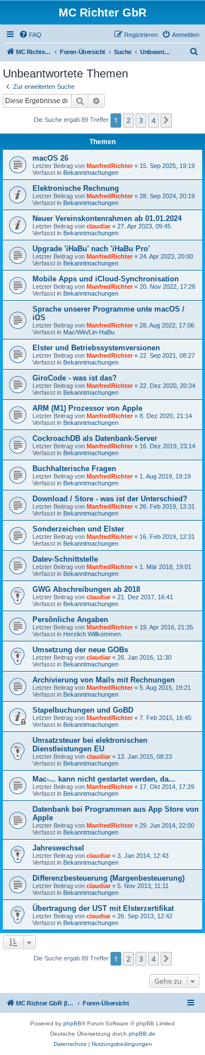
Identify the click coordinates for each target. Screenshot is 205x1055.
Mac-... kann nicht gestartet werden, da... (103, 779)
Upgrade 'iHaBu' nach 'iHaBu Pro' (91, 248)
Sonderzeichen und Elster (78, 529)
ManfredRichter (110, 165)
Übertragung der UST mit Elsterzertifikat (103, 908)
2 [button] (128, 120)
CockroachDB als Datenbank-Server (94, 438)
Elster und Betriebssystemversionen (96, 348)
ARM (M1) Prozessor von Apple (87, 408)
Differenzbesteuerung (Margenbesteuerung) (108, 878)
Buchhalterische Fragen (74, 468)
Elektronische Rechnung (75, 188)
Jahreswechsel (58, 848)
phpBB (72, 1023)
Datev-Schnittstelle (65, 559)
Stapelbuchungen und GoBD (82, 710)
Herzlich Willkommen (92, 634)
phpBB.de (142, 1034)
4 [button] (153, 120)
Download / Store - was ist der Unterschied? (109, 498)
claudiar (98, 226)
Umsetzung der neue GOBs (80, 649)
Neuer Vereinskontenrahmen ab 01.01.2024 (107, 218)
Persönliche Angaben (70, 619)
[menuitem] (30, 35)
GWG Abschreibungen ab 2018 (86, 589)
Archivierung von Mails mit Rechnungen (103, 680)
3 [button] (141, 120)
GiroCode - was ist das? (74, 378)
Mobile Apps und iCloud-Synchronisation (105, 279)
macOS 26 (50, 158)
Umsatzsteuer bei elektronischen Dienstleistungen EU (89, 744)
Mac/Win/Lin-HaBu (88, 332)
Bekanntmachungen (90, 172)
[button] (166, 120)
